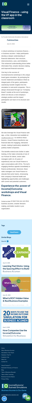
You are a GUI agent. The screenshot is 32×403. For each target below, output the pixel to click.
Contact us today (5, 201)
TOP (4, 398)
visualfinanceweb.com (7, 137)
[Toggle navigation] (28, 4)
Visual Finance (14, 232)
